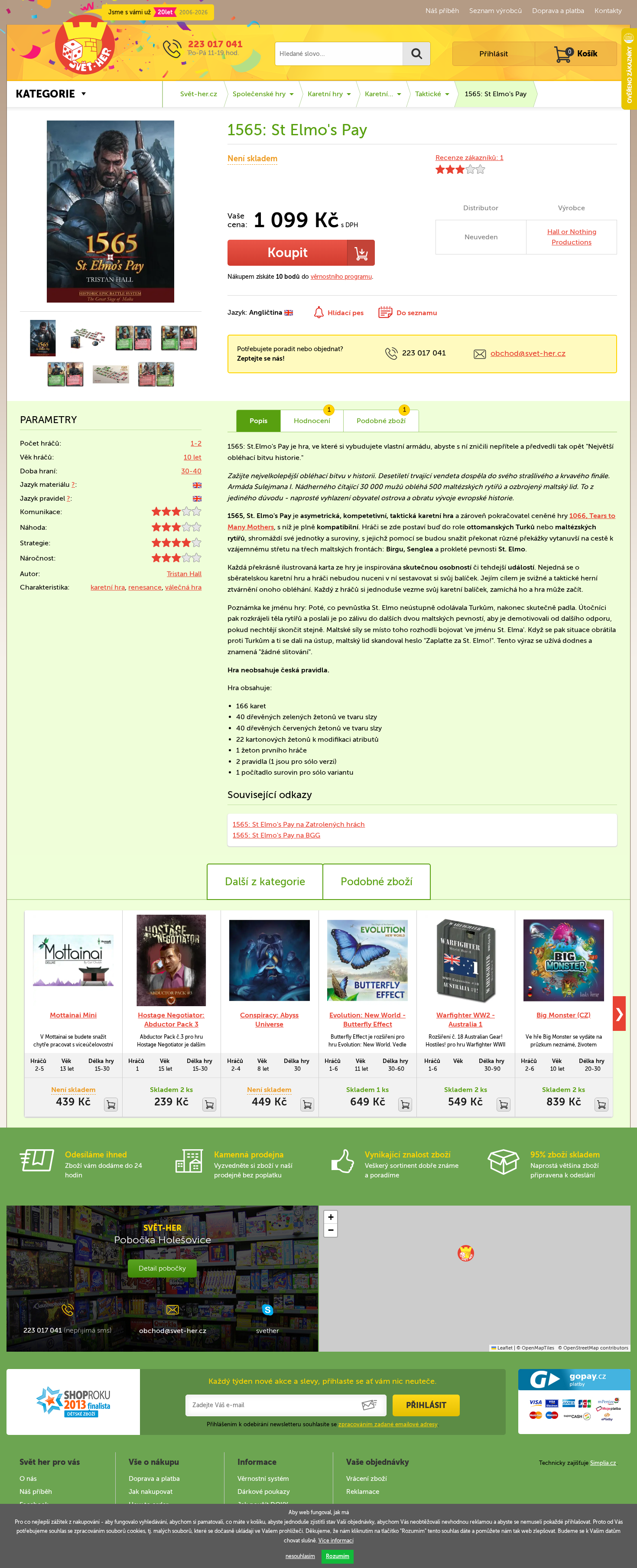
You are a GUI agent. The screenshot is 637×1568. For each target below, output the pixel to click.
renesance (145, 587)
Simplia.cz (603, 1463)
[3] (177, 513)
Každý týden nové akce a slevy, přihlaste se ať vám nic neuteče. (322, 1381)
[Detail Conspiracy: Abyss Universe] (269, 960)
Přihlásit (493, 54)
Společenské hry (259, 94)
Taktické (428, 94)
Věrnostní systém (263, 1479)
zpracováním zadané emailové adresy (388, 1424)
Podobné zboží (377, 881)
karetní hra (108, 587)
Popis (258, 421)
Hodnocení (312, 417)
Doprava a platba (558, 11)
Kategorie (45, 94)
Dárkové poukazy (263, 1492)
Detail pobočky (162, 1268)
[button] (466, 1253)
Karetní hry (325, 94)
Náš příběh (442, 11)
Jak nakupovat (150, 1492)
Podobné (381, 417)
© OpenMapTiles (535, 1348)
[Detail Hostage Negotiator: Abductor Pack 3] (171, 960)
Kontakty (608, 11)
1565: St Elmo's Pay (495, 94)
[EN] (197, 484)
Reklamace (362, 1492)
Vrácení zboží (366, 1479)
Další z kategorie (265, 881)
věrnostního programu (341, 276)
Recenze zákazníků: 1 (470, 157)
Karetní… (379, 94)
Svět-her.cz (198, 94)
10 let (193, 457)
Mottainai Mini (73, 1015)
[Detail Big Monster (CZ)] (563, 960)
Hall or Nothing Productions (571, 237)
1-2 (196, 443)
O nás (28, 1479)
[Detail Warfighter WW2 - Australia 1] (465, 960)
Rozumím (337, 1556)
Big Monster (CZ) (563, 1015)
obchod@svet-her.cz (528, 353)
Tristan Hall (184, 574)
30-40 (191, 471)
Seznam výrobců (495, 11)
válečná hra (183, 587)
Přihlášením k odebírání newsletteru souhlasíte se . (323, 1424)
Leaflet (504, 1348)
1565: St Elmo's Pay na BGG (276, 835)
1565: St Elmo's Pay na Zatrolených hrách (299, 824)
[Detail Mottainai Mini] (73, 960)
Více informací (336, 1541)
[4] (177, 545)
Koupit (287, 253)
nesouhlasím (300, 1556)
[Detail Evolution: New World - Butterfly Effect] (367, 960)
